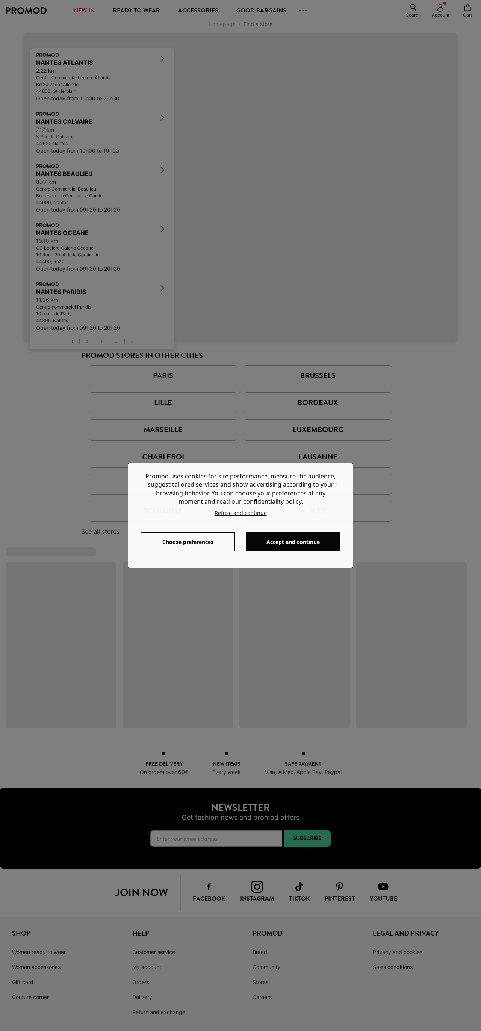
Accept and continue (293, 541)
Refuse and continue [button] (241, 512)
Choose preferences (187, 541)
